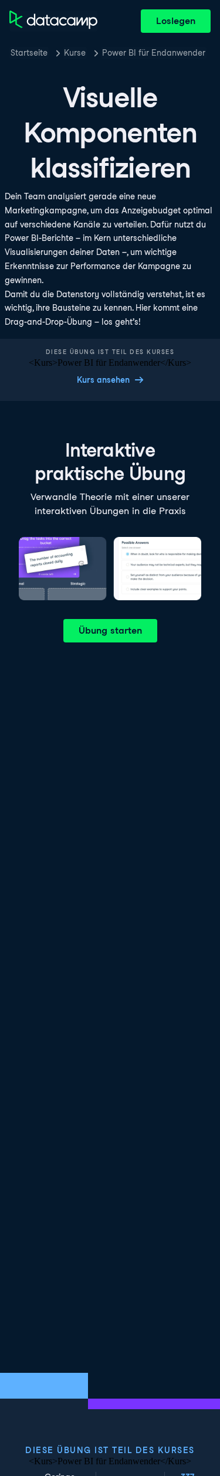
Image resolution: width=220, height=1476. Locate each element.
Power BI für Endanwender (153, 52)
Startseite (29, 52)
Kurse (75, 52)
